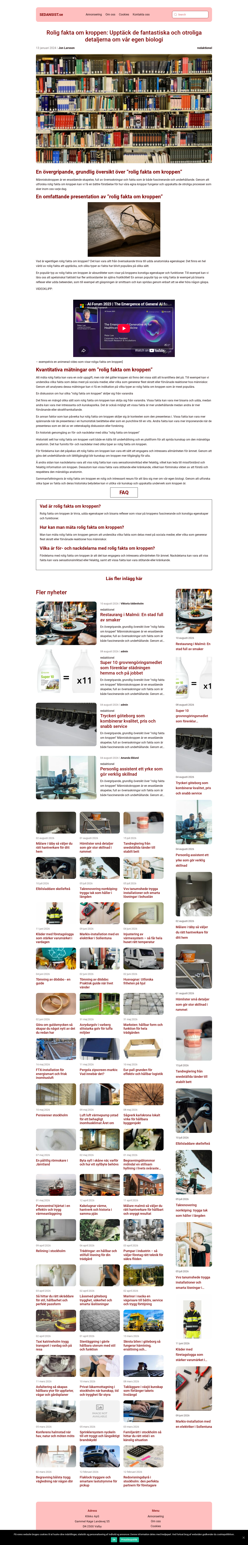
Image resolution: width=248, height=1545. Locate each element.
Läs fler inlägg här (124, 578)
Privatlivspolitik (129, 1539)
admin (124, 651)
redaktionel (204, 48)
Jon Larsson (66, 48)
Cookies (124, 14)
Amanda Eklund (130, 757)
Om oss (110, 14)
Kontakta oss (141, 14)
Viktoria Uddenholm (132, 603)
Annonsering (94, 14)
